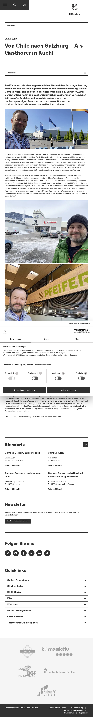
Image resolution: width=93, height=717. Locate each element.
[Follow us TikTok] (47, 554)
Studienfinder (15, 586)
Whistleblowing (77, 707)
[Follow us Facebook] (24, 554)
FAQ (9, 598)
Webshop (12, 604)
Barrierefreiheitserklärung (73, 710)
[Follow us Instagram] (8, 554)
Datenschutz (69, 713)
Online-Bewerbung (18, 580)
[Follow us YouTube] (16, 554)
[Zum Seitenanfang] (85, 444)
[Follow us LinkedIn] (39, 554)
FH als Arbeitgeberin (19, 610)
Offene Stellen (15, 617)
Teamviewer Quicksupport (22, 623)
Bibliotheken (14, 592)
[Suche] (14, 5)
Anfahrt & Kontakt (12, 465)
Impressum (83, 713)
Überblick (12, 73)
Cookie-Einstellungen (57, 707)
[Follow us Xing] (31, 554)
